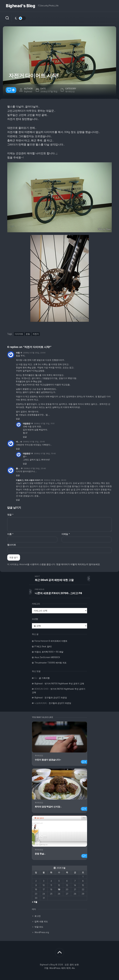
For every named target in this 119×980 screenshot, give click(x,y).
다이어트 (19, 334)
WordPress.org (42, 932)
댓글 (10, 514)
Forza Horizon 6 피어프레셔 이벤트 (51, 641)
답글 (18, 419)
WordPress (54, 968)
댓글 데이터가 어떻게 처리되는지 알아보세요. (78, 564)
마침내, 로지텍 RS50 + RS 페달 (49, 652)
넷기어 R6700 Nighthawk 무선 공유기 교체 (64, 683)
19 (59, 889)
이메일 (66, 534)
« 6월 (34, 902)
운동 (28, 334)
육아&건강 (39, 755)
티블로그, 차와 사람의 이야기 (28, 480)
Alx (73, 968)
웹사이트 (11, 544)
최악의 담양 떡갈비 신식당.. (48, 806)
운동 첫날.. (40, 853)
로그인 (38, 916)
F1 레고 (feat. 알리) (43, 646)
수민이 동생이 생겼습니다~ (48, 759)
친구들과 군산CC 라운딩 (56, 697)
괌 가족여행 (44, 678)
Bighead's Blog (20, 5)
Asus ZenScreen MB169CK (47, 657)
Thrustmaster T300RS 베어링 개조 (50, 662)
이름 (10, 534)
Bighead (28, 91)
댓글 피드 (39, 927)
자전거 (36, 334)
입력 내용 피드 (41, 921)
